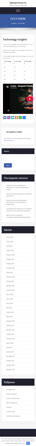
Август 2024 (9, 294)
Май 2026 (9, 246)
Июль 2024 (9, 299)
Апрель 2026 (10, 250)
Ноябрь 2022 (10, 361)
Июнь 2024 (9, 303)
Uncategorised (10, 389)
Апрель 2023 (10, 352)
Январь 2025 (10, 281)
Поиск (6, 151)
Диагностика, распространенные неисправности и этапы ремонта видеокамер (16, 202)
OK (28, 443)
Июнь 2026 (9, 241)
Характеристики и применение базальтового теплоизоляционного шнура (17, 187)
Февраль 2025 (10, 277)
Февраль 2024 (10, 321)
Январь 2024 (10, 325)
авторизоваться (8, 140)
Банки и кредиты (11, 394)
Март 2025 (9, 272)
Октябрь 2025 (10, 268)
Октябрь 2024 (10, 290)
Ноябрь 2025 (10, 263)
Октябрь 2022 (10, 365)
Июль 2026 (9, 237)
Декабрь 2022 (10, 356)
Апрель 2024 (10, 312)
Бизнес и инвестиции (13, 398)
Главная (13, 23)
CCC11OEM (21, 23)
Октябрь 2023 (10, 338)
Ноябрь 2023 (10, 334)
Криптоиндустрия (11, 403)
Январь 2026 (10, 259)
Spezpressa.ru (18, 2)
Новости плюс (10, 411)
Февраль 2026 (10, 255)
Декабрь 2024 (10, 286)
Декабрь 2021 (10, 369)
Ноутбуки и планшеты (13, 416)
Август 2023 (9, 343)
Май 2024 (9, 308)
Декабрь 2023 (10, 330)
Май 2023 (9, 347)
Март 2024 (9, 316)
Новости (9, 407)
